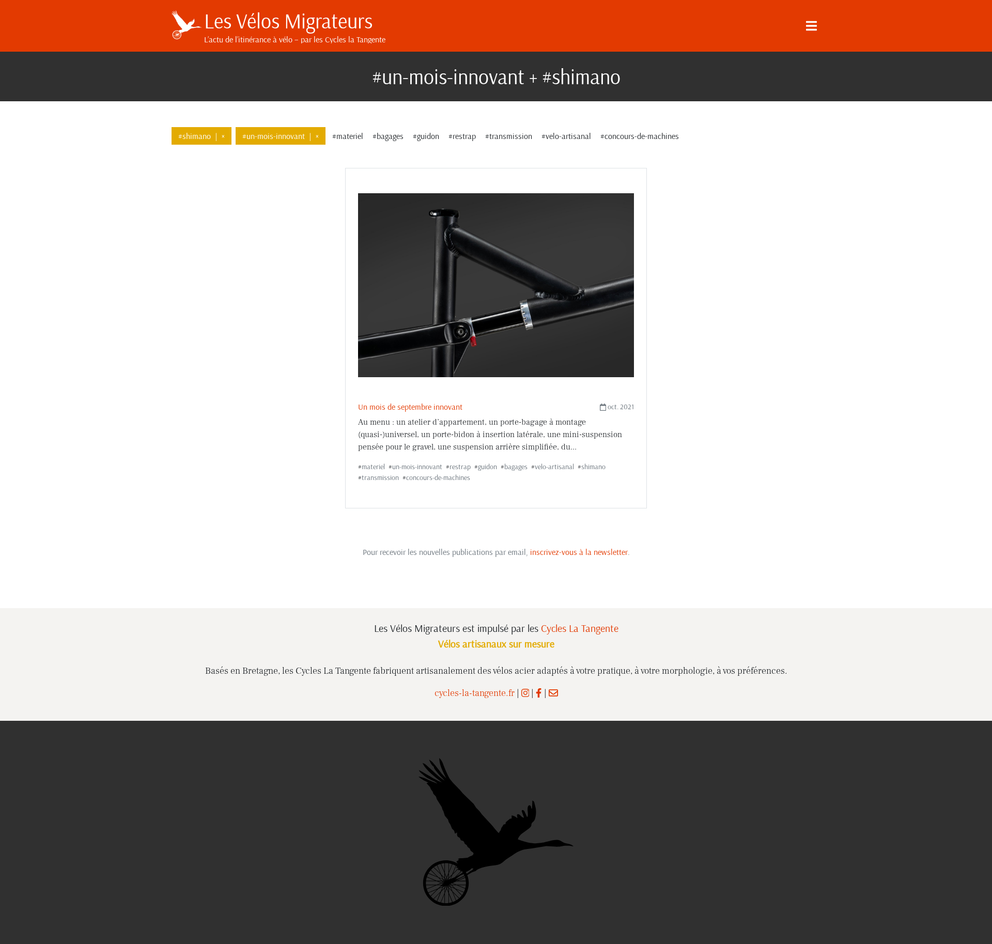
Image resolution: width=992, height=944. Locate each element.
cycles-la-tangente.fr (475, 693)
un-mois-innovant (417, 466)
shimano (593, 466)
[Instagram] (525, 693)
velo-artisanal (554, 466)
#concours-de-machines (639, 136)
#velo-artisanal (566, 136)
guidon (487, 466)
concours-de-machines (438, 477)
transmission (380, 477)
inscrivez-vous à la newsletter (579, 552)
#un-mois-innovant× (280, 136)
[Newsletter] (553, 693)
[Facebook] (538, 693)
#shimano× (201, 136)
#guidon (426, 136)
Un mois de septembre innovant (410, 406)
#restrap (462, 136)
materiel (373, 466)
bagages (516, 466)
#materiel (347, 136)
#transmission (508, 136)
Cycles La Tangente (579, 628)
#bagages (388, 136)
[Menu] (811, 26)
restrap (460, 466)
